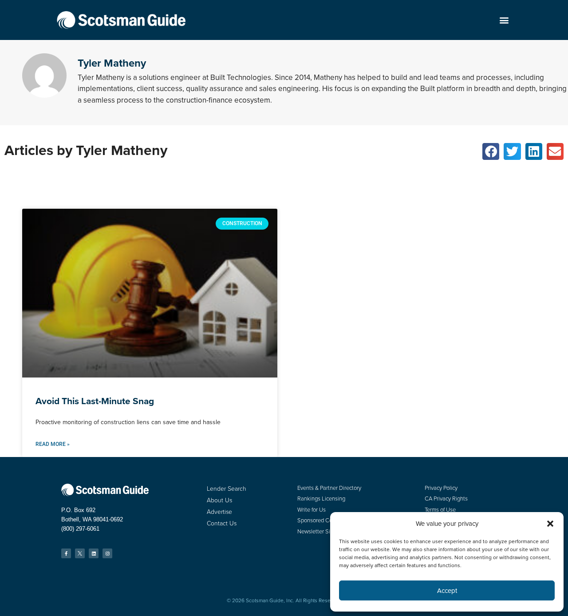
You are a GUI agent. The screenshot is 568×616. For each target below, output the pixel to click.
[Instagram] (107, 553)
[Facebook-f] (66, 553)
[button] (504, 20)
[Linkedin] (94, 553)
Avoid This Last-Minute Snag (95, 401)
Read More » (53, 444)
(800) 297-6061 (80, 528)
